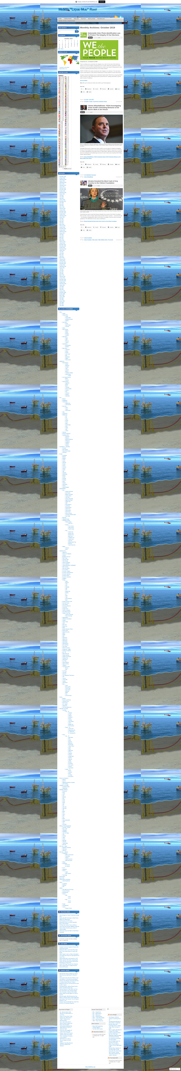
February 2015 (62, 208)
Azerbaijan (64, 455)
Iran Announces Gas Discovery (65, 920)
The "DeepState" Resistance (90, 174)
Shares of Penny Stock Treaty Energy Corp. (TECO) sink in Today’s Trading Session (66, 1018)
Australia (64, 448)
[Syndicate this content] (59, 912)
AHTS (63, 792)
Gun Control (67, 689)
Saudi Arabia (67, 424)
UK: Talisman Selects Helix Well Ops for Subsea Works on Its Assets (66, 1013)
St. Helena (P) (71, 731)
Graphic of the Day (66, 613)
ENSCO (64, 779)
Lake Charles (71, 721)
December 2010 (62, 279)
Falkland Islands (65, 519)
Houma (69, 718)
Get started (102, 1)
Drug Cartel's (68, 686)
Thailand (67, 443)
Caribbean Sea (71, 537)
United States (68, 374)
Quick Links (61, 878)
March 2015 (61, 207)
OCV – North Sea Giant (97, 1019)
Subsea (66, 857)
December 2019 (62, 176)
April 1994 (61, 303)
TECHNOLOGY (101, 18)
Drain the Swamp (65, 568)
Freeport (70, 754)
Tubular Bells (65, 843)
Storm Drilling (65, 783)
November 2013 (62, 228)
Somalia (67, 335)
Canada (66, 367)
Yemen (66, 430)
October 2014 (62, 214)
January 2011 (62, 277)
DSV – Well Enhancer (97, 1013)
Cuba (66, 368)
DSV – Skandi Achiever (97, 1016)
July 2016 (61, 195)
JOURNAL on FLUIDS (64, 785)
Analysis (64, 555)
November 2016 (62, 189)
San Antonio (70, 767)
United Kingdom (65, 487)
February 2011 (62, 276)
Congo (66, 316)
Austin (69, 740)
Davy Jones (64, 828)
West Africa (64, 348)
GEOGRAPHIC (62, 488)
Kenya (66, 323)
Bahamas (67, 365)
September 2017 (62, 185)
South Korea (67, 410)
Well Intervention (68, 860)
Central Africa (65, 314)
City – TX (67, 736)
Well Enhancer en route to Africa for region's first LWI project (65, 1040)
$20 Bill (63, 698)
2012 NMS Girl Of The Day (67, 889)
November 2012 (62, 246)
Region (63, 546)
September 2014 (62, 215)
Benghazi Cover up (66, 556)
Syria (66, 426)
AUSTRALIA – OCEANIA (64, 446)
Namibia (67, 346)
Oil (65, 594)
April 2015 (61, 205)
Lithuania (64, 472)
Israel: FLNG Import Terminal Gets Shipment (68, 964)
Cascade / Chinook (66, 827)
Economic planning (66, 574)
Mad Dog (64, 840)
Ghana (66, 351)
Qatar (66, 423)
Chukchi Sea (71, 539)
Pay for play (110, 239)
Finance (64, 893)
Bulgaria (64, 458)
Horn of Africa (65, 329)
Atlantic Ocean (68, 521)
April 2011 (61, 273)
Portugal (64, 478)
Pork (66, 669)
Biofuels (67, 582)
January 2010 (62, 290)
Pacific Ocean (71, 529)
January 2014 (62, 227)
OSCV (63, 814)
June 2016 (61, 196)
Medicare (67, 691)
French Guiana (68, 388)
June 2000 (61, 302)
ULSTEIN (64, 824)
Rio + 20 (64, 652)
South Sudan (68, 325)
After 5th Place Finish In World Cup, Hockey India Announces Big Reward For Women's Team (68, 975)
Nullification (64, 637)
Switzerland (64, 484)
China (66, 407)
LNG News (64, 943)
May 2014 (61, 221)
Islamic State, (65, 621)
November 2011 (62, 263)
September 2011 (62, 266)
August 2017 (62, 186)
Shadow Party (65, 658)
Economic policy (65, 575)
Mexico (66, 371)
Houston (70, 757)
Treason (64, 678)
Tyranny (64, 681)
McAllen (70, 762)
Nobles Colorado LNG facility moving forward (68, 959)
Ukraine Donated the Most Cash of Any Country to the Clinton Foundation (103, 182)
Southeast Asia (65, 435)
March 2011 (61, 275)
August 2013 (62, 233)
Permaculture (62, 876)
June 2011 (61, 270)
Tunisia (66, 342)
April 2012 (61, 256)
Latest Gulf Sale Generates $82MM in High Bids (69, 926)
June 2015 (61, 202)
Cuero (69, 747)
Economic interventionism (67, 572)
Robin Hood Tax (65, 653)
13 (77, 43)
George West (71, 756)
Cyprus (63, 461)
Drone (66, 685)
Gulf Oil (64, 780)
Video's (60, 882)
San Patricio (70, 776)
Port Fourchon (71, 725)
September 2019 (62, 179)
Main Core (64, 624)
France (63, 465)
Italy (63, 471)
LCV (63, 805)
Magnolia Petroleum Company (68, 782)
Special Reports (65, 662)
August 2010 (62, 285)
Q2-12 (69, 902)
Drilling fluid (64, 788)
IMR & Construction (69, 854)
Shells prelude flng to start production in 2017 (68, 958)
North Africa (64, 336)
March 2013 (61, 240)
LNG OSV (64, 807)
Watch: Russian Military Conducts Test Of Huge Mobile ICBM (115, 1045)
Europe (60, 453)
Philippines (67, 440)
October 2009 (62, 293)
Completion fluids (66, 786)
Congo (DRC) (68, 317)
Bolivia (66, 384)
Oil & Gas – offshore (63, 852)
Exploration (64, 863)
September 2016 (62, 192)
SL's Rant (86, 99)
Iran (66, 416)
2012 (66, 899)
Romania (64, 479)
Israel (66, 419)
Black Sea (70, 536)
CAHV (63, 794)
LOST (63, 623)
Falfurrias (70, 753)
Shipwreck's (64, 705)
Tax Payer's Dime (66, 666)
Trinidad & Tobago (69, 372)
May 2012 (61, 254)
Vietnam (67, 445)
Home (60, 18)
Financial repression (66, 605)
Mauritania (67, 356)
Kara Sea (70, 540)
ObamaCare (64, 640)
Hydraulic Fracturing (66, 847)
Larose (69, 722)
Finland (63, 464)
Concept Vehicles (66, 890)
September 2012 (62, 248)
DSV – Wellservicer (97, 1015)
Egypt (66, 338)
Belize (66, 378)
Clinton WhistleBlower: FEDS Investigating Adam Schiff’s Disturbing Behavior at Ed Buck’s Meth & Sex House (104, 107)
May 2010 (61, 288)
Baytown (70, 741)
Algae (66, 581)
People (63, 904)
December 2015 (62, 201)
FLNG (63, 799)
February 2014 (62, 225)
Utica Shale (67, 516)
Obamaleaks (65, 642)
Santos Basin (68, 510)
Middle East (64, 414)
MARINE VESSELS (63, 789)
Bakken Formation (69, 494)
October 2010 (62, 282)
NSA (63, 636)
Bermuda (64, 517)
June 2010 (61, 286)
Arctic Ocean (71, 526)
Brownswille (70, 744)
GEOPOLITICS (62, 550)
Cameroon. (67, 349)
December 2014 (62, 211)
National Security (65, 631)
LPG (66, 589)
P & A (63, 867)
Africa (60, 312)
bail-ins (66, 668)
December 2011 (62, 262)
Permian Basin (68, 507)
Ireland (63, 469)
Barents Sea (70, 533)
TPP (63, 676)
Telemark (64, 841)
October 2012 (62, 247)
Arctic (66, 549)
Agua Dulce (70, 737)
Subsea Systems (68, 859)
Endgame (64, 578)
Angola (63, 313)
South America (65, 381)
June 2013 (61, 235)
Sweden (64, 482)
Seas (66, 530)
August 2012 (62, 250)
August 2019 (62, 181)
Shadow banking (65, 655)
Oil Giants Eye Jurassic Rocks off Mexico (68, 925)
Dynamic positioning (66, 699)
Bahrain (64, 398)
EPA (63, 886)
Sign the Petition (83, 80)
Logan (63, 837)
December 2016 (62, 188)
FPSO (63, 802)
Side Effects (65, 659)
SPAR (63, 821)
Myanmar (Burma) (69, 439)
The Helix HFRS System (98, 1028)
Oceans (67, 524)
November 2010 (62, 280)
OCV (63, 812)
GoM (66, 503)
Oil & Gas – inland (63, 846)
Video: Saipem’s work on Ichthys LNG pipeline (68, 954)
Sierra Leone (67, 359)
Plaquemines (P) (71, 730)
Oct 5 (90, 185)
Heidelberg (64, 831)
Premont (70, 766)
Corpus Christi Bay (69, 498)
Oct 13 (90, 37)
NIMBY (63, 634)
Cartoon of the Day (69, 614)
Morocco (67, 340)
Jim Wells (70, 775)
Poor (66, 694)
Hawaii (69, 375)
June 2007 (61, 299)
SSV (63, 822)
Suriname (67, 393)
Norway (63, 475)
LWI (63, 809)
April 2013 (61, 238)
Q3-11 (69, 896)
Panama (67, 380)
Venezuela (67, 395)
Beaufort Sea (71, 534)
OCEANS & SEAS (66, 520)
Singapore (67, 442)
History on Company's (63, 778)
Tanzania (67, 326)
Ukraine (64, 485)
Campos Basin (68, 495)
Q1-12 (69, 901)
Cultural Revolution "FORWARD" (69, 565)
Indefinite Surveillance (66, 618)
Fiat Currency (65, 604)
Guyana (67, 390)
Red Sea (70, 543)
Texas (63, 734)
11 (71, 43)
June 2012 (61, 253)
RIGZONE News (65, 912)
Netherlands (64, 474)
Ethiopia (67, 333)
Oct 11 (82, 112)
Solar (66, 595)
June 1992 (61, 305)
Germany (64, 466)
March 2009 (61, 295)
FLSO (63, 801)
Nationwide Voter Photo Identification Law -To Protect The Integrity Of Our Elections (104, 34)
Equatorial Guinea (69, 319)
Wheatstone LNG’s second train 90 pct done (68, 949)
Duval (69, 773)
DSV (63, 798)
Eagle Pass (70, 750)
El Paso (70, 751)
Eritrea (66, 332)
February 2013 (62, 241)
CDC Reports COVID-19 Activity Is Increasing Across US (115, 1019)
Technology (64, 875)
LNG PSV (64, 808)
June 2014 (61, 220)
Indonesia (67, 436)
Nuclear (66, 592)
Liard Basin (67, 505)
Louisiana (64, 710)
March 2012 (61, 257)
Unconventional (68, 598)
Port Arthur (70, 763)
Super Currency (65, 663)
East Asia (64, 406)
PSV (63, 817)
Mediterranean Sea (72, 542)
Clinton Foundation (88, 237)
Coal (66, 585)
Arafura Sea (70, 531)
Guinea (66, 352)
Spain (63, 481)
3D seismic (64, 791)
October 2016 (62, 191)
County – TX (67, 769)
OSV (63, 815)
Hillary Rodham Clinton (103, 239)
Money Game (65, 630)
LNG (66, 588)
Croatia (63, 459)
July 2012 (61, 251)
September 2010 (62, 283)
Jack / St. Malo (65, 833)
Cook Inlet (67, 497)
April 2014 (61, 222)
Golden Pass (68, 501)
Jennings (70, 720)
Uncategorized (65, 905)
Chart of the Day (68, 615)
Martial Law (64, 626)
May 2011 (61, 272)
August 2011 (62, 267)
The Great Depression (66, 707)
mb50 (99, 37)
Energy (63, 579)
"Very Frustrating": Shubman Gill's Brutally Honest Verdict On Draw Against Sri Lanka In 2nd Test (68, 993)
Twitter (120, 17)
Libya (66, 339)
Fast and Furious (65, 603)
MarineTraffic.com (63, 68)
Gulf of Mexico (68, 504)
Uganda (66, 320)
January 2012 (62, 260)
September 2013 (62, 231)
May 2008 (61, 298)
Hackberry (70, 717)
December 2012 (62, 244)
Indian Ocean (71, 527)
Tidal (66, 597)
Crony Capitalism (65, 563)
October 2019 (62, 178)
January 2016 (62, 199)
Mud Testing (64, 702)
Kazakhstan (64, 413)
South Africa (64, 343)
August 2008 (62, 296)
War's (63, 684)
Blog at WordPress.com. (90, 1066)
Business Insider (98, 1031)
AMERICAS (61, 361)
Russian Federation (66, 433)
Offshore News (66, 935)
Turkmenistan (68, 404)
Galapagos (64, 830)
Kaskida (64, 835)
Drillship (64, 796)
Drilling (76, 18)
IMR (63, 804)
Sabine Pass (68, 508)
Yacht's (63, 906)
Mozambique (68, 345)
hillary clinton (95, 239)
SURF (66, 872)
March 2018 (61, 183)
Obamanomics (65, 643)
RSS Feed (116, 17)
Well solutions (68, 873)
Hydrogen (67, 586)
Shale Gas (64, 849)
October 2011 (62, 264)
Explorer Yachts (68, 908)
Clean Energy (65, 561)
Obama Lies (64, 639)
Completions (68, 18)
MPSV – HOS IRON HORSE (98, 1017)
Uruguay (67, 394)
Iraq (66, 417)
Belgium (64, 456)
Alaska (66, 364)
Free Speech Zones (66, 611)
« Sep (59, 48)
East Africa (64, 322)
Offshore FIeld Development (65, 825)
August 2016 (62, 193)
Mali (66, 355)
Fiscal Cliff (64, 607)
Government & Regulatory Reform (100, 101)
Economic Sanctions (66, 576)
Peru (66, 391)
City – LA (67, 711)
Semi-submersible (66, 820)
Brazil (66, 385)
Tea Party (64, 672)
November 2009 (62, 292)
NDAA (66, 692)
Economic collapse (66, 571)
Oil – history (64, 704)
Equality (91, 101)
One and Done (65, 644)
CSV (63, 795)
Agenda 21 (64, 552)
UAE (66, 429)
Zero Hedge (113, 1014)
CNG (66, 584)
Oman (66, 422)
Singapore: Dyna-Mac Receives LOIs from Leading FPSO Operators (66, 1044)
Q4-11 (69, 898)
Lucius (63, 838)
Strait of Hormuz (68, 513)
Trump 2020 (91, 99)
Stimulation (67, 856)
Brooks (69, 770)
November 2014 (62, 212)
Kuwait (66, 420)
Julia (63, 834)
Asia (60, 397)
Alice (69, 738)
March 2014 (61, 224)
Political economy (66, 647)
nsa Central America (66, 377)
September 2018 (62, 182)
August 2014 (62, 217)
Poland (63, 477)
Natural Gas (67, 591)
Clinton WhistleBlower (88, 176)
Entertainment (65, 892)
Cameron (70, 712)
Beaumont (70, 743)
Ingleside (70, 759)
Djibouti (66, 330)
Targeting (64, 665)
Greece (63, 468)
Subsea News (65, 970)
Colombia (67, 387)
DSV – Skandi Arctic (97, 1012)
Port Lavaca (70, 764)
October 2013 (62, 230)
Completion (64, 883)
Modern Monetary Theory (67, 629)
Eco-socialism (65, 569)
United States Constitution (66, 21)
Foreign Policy (65, 608)
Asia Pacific (67, 492)
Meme (63, 627)
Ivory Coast (67, 354)
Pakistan (64, 432)
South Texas (67, 511)
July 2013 (61, 234)
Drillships (64, 885)
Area (63, 490)
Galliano (70, 715)
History (60, 697)
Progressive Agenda (66, 650)
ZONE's (61, 888)
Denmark (64, 462)
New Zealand (65, 449)
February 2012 (62, 259)
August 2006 (62, 301)
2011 (66, 895)
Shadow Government (66, 656)
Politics (83, 18)
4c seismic (67, 866)
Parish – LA (67, 727)
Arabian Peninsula (69, 491)
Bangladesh (64, 400)
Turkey (66, 427)
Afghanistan (67, 403)
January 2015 (62, 209)
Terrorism (64, 673)
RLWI (63, 818)
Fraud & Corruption (66, 610)
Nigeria (66, 358)
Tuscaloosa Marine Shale (70, 514)
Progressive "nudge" (66, 649)
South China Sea (71, 544)
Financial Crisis (65, 701)
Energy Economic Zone (67, 601)
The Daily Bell (114, 1058)
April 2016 (61, 198)
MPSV (63, 811)
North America (65, 362)
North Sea (70, 523)
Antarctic (67, 547)
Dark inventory (65, 566)
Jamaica (67, 369)
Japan (66, 409)
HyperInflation (65, 617)
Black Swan (64, 558)
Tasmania (64, 452)
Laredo (69, 760)
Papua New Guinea (66, 451)
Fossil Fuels (67, 688)
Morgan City (70, 724)
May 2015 (61, 204)
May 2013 (61, 237)
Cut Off (69, 714)
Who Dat (64, 844)
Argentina (67, 382)
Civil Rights (86, 101)
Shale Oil (64, 850)
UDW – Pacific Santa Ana (98, 1020)
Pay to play (64, 646)
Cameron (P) (70, 728)
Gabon (63, 328)
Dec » (62, 48)
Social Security (68, 695)
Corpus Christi (71, 746)
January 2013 (62, 243)
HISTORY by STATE (63, 708)
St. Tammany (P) (71, 733)
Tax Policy (64, 671)
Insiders (64, 620)
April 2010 (61, 289)
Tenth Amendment (66, 880)
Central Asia (64, 401)
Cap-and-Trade (65, 559)
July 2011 (61, 269)
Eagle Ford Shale (68, 500)
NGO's (63, 633)
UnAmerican (64, 682)
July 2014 (61, 218)
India (63, 411)
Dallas (69, 749)
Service (64, 870)
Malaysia (67, 437)
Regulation (91, 18)
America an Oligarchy (66, 553)
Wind (66, 600)
